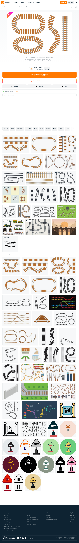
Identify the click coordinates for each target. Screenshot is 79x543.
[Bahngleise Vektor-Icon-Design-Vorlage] (10, 244)
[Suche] (70, 7)
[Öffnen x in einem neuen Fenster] (30, 538)
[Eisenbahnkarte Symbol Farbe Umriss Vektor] (67, 410)
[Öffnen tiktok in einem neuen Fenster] (28, 538)
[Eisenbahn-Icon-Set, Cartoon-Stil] (31, 355)
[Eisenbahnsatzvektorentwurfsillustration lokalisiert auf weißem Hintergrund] (67, 144)
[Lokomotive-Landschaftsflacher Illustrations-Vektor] (64, 227)
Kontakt (48, 515)
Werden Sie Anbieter (51, 519)
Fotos (15, 2)
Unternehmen (7, 519)
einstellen (28, 128)
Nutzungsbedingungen (47, 538)
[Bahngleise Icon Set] (9, 211)
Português (71, 517)
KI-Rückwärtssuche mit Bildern (11, 526)
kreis (68, 128)
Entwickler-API (7, 524)
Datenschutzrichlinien (59, 538)
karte (54, 128)
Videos (22, 2)
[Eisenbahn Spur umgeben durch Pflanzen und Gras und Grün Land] (34, 391)
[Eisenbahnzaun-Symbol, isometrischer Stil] (11, 391)
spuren (48, 128)
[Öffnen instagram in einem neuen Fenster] (20, 538)
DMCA (28, 515)
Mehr (37, 2)
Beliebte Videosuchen (32, 524)
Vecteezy (5, 515)
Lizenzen (29, 513)
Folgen (46, 69)
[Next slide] (72, 129)
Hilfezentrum (49, 513)
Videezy (5, 517)
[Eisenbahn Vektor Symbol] (53, 429)
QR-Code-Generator (8, 531)
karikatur (19, 128)
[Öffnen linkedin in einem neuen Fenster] (23, 538)
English (71, 513)
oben (12, 128)
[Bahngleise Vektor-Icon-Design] (40, 302)
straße (61, 128)
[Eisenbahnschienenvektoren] (66, 211)
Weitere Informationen (9, 95)
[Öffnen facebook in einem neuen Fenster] (18, 538)
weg (35, 128)
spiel (41, 128)
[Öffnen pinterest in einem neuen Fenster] (25, 538)
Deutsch (71, 519)
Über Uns (48, 517)
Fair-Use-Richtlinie (70, 538)
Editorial (30, 2)
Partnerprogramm (31, 517)
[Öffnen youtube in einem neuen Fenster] (32, 538)
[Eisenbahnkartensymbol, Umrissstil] (10, 429)
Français (71, 522)
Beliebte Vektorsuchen (32, 519)
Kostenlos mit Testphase (38, 75)
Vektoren (7, 2)
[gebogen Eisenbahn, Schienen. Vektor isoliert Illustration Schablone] (48, 336)
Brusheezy (6, 513)
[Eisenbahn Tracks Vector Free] (14, 194)
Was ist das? (16, 91)
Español (71, 515)
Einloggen (69, 2)
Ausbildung (6, 522)
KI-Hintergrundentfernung (10, 528)
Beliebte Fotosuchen (32, 522)
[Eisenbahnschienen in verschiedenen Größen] (39, 178)
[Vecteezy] (2, 2)
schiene (6, 128)
